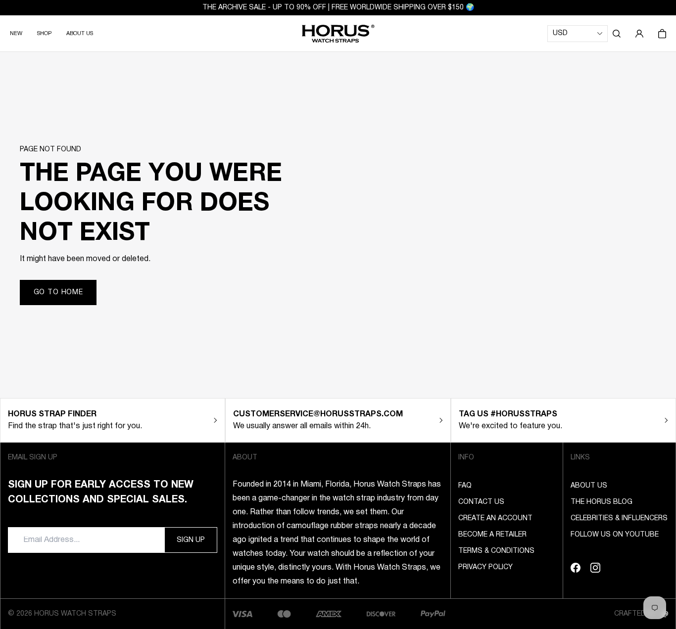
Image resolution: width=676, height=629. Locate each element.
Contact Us (481, 502)
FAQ (465, 486)
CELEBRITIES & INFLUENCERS (619, 518)
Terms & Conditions (496, 551)
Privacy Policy (485, 567)
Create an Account (495, 518)
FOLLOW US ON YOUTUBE (615, 535)
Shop (44, 33)
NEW (16, 33)
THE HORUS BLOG (601, 502)
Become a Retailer (492, 535)
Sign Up (191, 540)
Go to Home (58, 292)
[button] (617, 34)
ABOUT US (79, 33)
